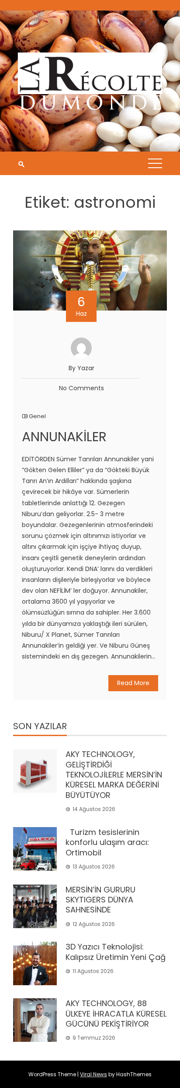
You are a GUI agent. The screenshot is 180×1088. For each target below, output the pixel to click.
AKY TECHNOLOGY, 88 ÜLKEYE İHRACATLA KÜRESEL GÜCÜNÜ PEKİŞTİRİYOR (116, 1013)
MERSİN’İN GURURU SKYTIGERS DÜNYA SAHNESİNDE (100, 900)
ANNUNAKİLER (64, 436)
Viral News (93, 1074)
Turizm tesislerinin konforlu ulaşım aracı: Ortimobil (107, 842)
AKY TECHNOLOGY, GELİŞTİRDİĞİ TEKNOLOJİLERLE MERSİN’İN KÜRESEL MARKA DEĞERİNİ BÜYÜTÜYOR (114, 775)
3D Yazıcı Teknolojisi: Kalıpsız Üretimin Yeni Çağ (116, 951)
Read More (133, 683)
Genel (37, 416)
